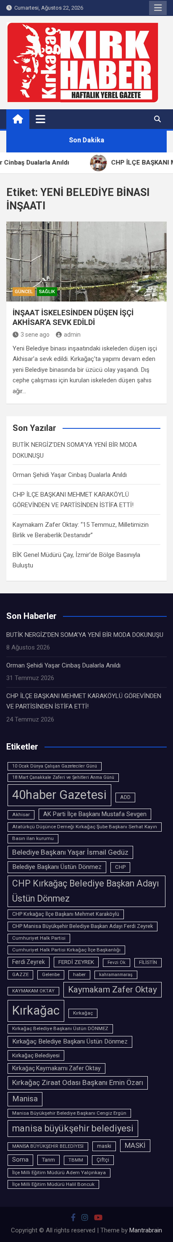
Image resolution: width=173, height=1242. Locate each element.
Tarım (48, 1160)
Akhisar (21, 814)
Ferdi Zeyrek (28, 962)
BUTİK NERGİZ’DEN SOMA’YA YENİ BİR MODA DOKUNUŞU (84, 635)
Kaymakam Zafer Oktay (112, 989)
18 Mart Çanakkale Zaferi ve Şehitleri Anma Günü (63, 777)
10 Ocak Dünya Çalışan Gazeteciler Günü (54, 766)
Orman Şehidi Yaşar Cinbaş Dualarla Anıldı (70, 475)
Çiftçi (103, 1160)
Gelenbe (51, 974)
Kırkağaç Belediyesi (36, 1055)
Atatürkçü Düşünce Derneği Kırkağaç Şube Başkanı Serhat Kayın (84, 827)
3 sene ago (35, 334)
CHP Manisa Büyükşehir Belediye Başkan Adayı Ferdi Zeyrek (82, 926)
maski (104, 1146)
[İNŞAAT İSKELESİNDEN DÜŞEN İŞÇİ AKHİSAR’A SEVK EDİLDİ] (86, 261)
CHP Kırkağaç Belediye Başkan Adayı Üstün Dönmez (85, 891)
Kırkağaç (83, 1013)
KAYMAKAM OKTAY (33, 991)
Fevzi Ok (116, 962)
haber (79, 974)
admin (72, 334)
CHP (120, 867)
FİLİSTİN (148, 962)
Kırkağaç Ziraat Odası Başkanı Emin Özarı (77, 1082)
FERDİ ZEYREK (76, 962)
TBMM (75, 1160)
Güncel (24, 291)
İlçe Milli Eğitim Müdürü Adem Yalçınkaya (59, 1172)
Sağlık (47, 291)
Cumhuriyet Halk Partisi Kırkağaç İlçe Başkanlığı (66, 950)
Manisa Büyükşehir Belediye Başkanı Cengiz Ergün (69, 1113)
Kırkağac (36, 1010)
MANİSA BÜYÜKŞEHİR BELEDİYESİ (48, 1146)
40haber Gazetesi (59, 795)
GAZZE (20, 974)
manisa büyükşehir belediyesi (73, 1128)
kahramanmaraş (116, 974)
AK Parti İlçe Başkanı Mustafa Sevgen (95, 814)
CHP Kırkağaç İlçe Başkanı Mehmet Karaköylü (65, 914)
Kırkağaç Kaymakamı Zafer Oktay (56, 1068)
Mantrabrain (145, 1230)
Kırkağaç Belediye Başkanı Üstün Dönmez (70, 1041)
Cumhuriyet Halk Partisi (39, 938)
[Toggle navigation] (40, 119)
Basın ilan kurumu (33, 838)
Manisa (25, 1098)
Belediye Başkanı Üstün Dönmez (57, 867)
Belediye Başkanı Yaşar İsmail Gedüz (70, 852)
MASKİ (135, 1145)
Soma (20, 1159)
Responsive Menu (158, 8)
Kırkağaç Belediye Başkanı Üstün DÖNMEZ (60, 1028)
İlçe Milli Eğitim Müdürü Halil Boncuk (53, 1184)
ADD (125, 797)
